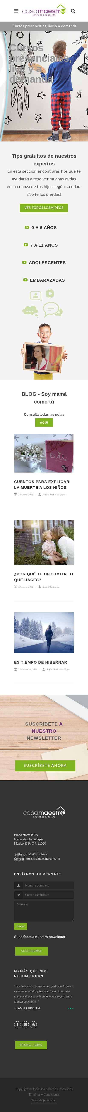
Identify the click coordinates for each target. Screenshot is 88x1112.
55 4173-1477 (37, 854)
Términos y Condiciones (44, 1094)
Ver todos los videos (44, 207)
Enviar (21, 926)
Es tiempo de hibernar (40, 662)
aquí (44, 422)
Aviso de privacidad (44, 1100)
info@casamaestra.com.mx (42, 858)
